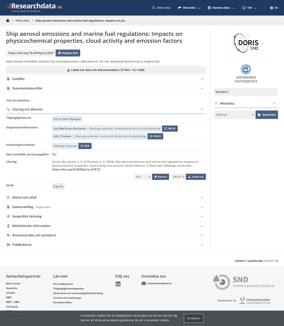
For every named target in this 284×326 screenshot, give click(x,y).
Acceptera (193, 318)
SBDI (8, 302)
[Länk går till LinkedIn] (118, 284)
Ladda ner (198, 176)
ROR (86, 146)
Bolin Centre (13, 283)
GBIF (17, 302)
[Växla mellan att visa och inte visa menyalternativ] (199, 7)
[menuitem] (161, 7)
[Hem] (10, 21)
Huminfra (11, 288)
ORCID (171, 129)
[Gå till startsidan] (34, 8)
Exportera (269, 114)
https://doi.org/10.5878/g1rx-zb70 (74, 169)
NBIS (9, 297)
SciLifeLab (12, 306)
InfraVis (10, 292)
